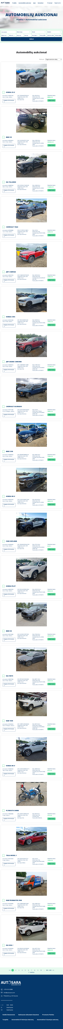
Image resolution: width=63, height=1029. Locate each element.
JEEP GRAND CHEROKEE (14, 362)
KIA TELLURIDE (11, 182)
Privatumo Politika (48, 1015)
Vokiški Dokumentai (8, 1015)
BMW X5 (9, 137)
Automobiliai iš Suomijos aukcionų (47, 1019)
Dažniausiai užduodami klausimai (28, 1015)
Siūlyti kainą (51, 100)
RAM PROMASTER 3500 (14, 900)
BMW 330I (9, 451)
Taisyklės (5, 1019)
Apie (34, 3)
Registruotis (58, 3)
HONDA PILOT (11, 586)
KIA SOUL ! (9, 945)
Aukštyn (32, 972)
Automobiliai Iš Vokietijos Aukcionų (23, 1019)
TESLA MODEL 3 (11, 855)
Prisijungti (49, 3)
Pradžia (14, 3)
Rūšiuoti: (41, 59)
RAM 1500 (9, 721)
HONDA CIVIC (10, 317)
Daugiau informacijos (9, 100)
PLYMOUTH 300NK (12, 810)
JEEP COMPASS (11, 272)
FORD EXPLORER (11, 541)
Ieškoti (31, 39)
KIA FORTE (9, 676)
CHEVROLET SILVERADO (14, 406)
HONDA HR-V (10, 496)
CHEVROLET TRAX (12, 227)
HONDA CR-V (10, 92)
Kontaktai (40, 3)
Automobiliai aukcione (25, 3)
